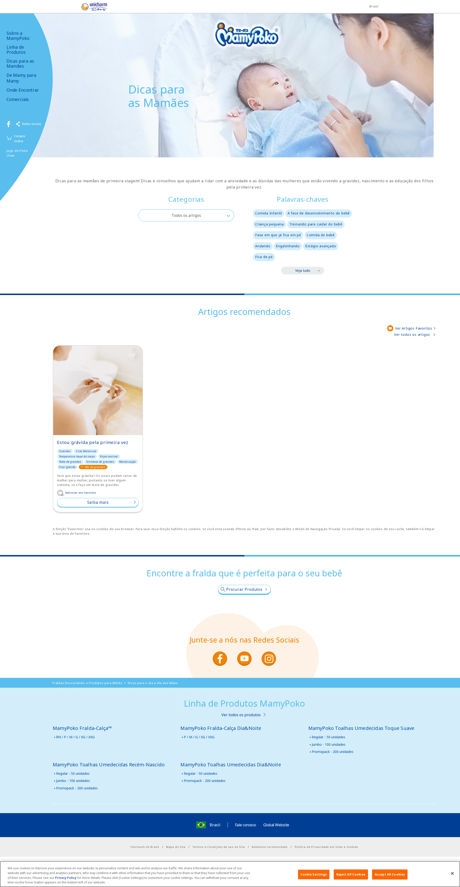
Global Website (276, 825)
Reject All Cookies (350, 874)
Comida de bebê (321, 235)
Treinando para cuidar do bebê (315, 224)
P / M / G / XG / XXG (199, 737)
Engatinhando (288, 246)
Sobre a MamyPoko (17, 36)
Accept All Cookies (390, 874)
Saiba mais (98, 502)
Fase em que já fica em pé (278, 235)
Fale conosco (245, 825)
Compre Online (19, 138)
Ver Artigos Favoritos (413, 328)
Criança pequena (269, 224)
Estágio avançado (320, 246)
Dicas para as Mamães (20, 63)
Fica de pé (264, 256)
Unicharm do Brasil (145, 847)
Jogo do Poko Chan (17, 153)
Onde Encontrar (22, 90)
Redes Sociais (31, 124)
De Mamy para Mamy (21, 77)
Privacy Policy (65, 877)
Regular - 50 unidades (328, 737)
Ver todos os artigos (412, 334)
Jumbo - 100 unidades (328, 744)
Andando (262, 246)
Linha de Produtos (16, 49)
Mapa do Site (176, 847)
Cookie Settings (313, 874)
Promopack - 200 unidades (332, 751)
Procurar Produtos (244, 589)
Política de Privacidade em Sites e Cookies (326, 847)
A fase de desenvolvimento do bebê (319, 213)
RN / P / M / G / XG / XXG (75, 737)
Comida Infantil (268, 213)
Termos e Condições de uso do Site (218, 847)
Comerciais (17, 99)
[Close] (452, 873)
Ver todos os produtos (241, 714)
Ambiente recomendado (270, 847)
